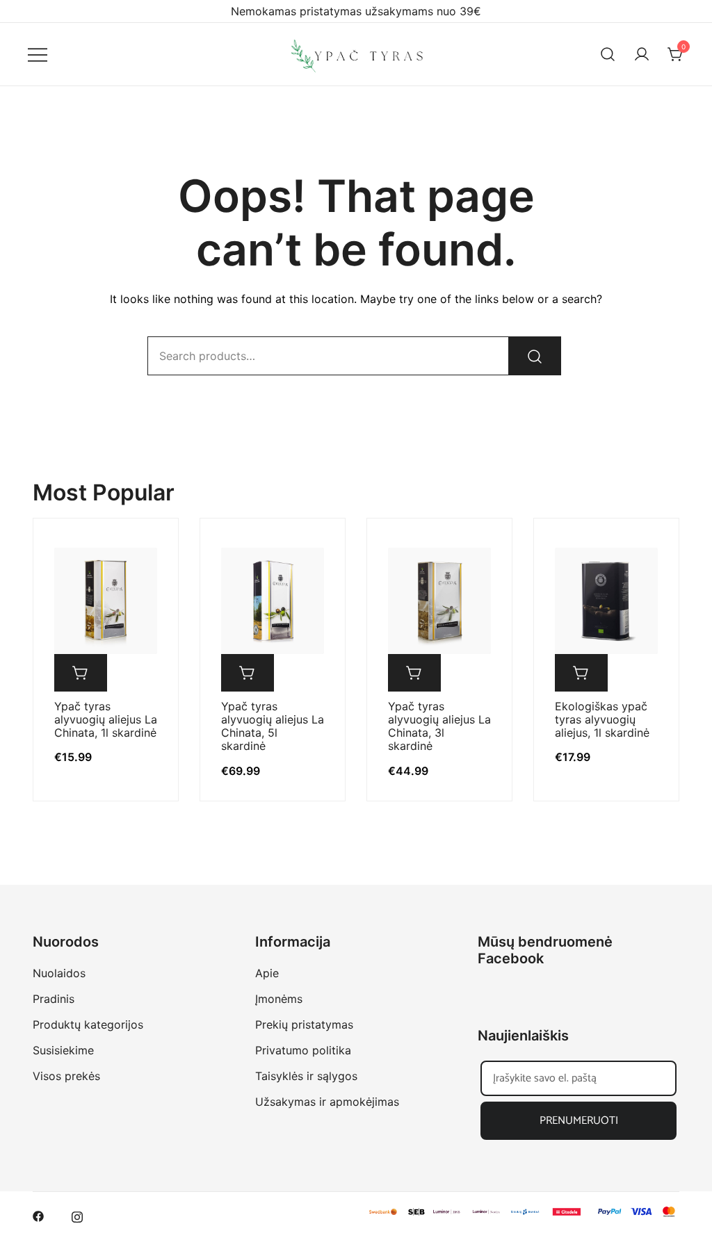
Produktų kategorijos (88, 1024)
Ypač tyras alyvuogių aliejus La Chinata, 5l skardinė (272, 726)
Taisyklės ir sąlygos (306, 1076)
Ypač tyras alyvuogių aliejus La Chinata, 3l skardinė (439, 726)
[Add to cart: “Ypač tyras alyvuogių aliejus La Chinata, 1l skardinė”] (80, 673)
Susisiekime (63, 1050)
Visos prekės (66, 1076)
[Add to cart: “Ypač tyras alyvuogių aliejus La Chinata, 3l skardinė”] (414, 673)
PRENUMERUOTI (579, 1120)
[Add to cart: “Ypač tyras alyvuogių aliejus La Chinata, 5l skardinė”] (247, 673)
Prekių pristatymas (304, 1024)
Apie (267, 973)
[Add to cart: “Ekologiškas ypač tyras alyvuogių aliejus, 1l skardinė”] (581, 673)
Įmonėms (278, 999)
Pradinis (53, 999)
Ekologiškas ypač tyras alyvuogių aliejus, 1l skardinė (602, 719)
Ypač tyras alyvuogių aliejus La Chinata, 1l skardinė (105, 719)
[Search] (534, 355)
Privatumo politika (303, 1050)
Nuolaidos (59, 973)
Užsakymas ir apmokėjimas (327, 1102)
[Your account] (641, 54)
